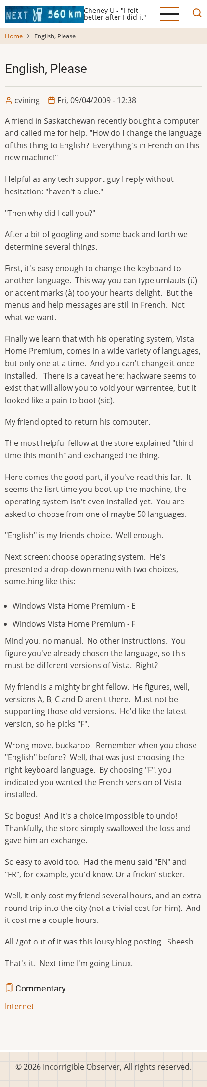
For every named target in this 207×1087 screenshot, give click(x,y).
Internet (19, 1006)
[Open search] (194, 14)
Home (14, 36)
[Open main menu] (169, 14)
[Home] (44, 13)
